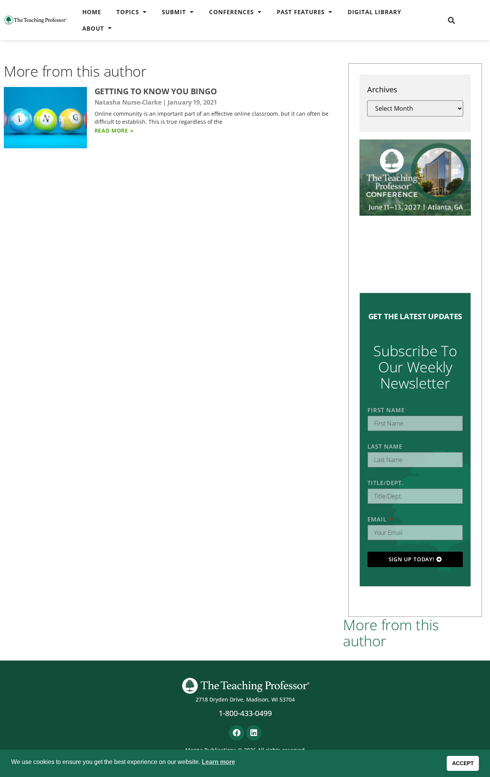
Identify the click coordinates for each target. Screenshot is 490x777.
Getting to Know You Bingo (156, 91)
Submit (174, 12)
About (93, 28)
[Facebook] (236, 733)
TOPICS (127, 12)
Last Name (385, 446)
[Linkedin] (253, 733)
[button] (451, 20)
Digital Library (374, 12)
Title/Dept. (385, 483)
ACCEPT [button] (463, 763)
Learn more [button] (218, 762)
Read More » (114, 130)
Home (91, 12)
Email (378, 519)
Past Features (301, 12)
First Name (386, 410)
